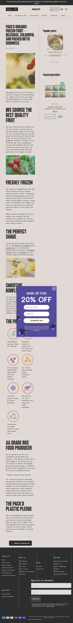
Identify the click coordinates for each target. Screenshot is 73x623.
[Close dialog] (54, 288)
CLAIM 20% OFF (36, 320)
